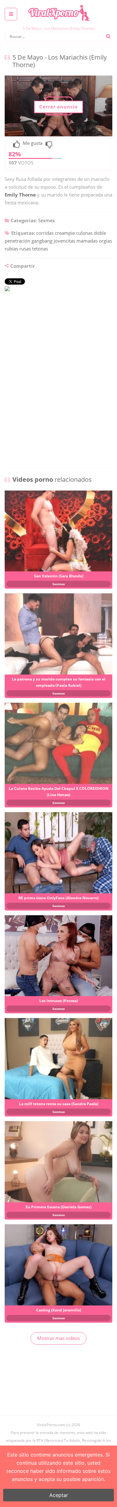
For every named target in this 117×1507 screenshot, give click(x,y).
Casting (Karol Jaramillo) (58, 1310)
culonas (84, 233)
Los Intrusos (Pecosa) (58, 1000)
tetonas (40, 248)
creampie (65, 233)
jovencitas (64, 241)
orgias (105, 241)
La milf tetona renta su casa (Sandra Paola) (58, 1103)
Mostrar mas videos (58, 1338)
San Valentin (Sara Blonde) (58, 576)
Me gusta (32, 143)
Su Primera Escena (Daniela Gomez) (58, 1207)
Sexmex (46, 220)
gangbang (42, 241)
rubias (11, 248)
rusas (25, 248)
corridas (45, 233)
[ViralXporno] (59, 5)
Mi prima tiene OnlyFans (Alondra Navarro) (58, 898)
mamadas (87, 241)
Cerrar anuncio (58, 106)
